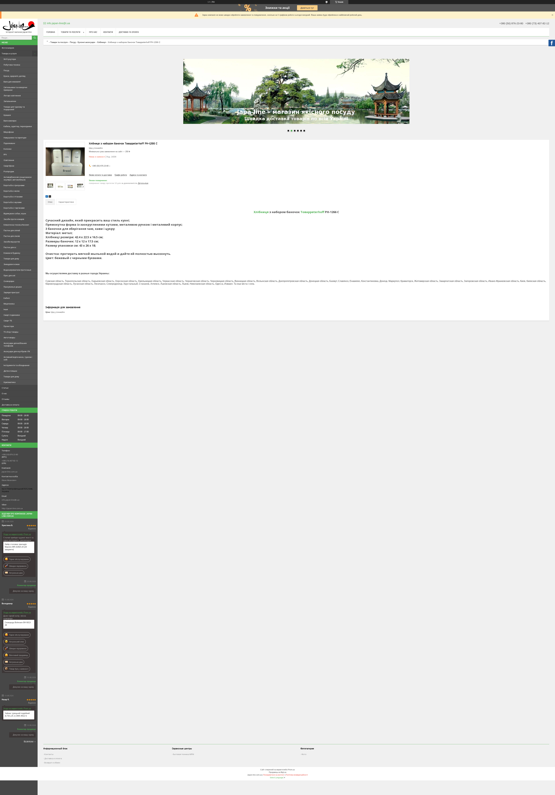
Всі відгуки (28, 741)
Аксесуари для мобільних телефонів (15, 344)
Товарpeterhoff (312, 212)
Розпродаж (9, 171)
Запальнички (10, 101)
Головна (50, 32)
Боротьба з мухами (13, 202)
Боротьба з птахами (13, 196)
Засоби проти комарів (14, 219)
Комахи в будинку (12, 253)
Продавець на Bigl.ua (277, 772)
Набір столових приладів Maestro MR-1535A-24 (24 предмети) (16, 547)
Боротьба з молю (12, 191)
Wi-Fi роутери (10, 59)
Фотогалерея (8, 48)
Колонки (7, 149)
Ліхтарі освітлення (12, 95)
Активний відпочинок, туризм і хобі (18, 358)
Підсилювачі (9, 143)
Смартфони (9, 165)
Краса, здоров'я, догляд (14, 76)
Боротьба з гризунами (14, 185)
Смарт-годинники (12, 315)
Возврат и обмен (52, 762)
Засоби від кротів (12, 241)
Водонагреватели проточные (17, 270)
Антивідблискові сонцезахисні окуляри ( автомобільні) (18, 178)
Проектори (9, 326)
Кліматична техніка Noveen (16, 224)
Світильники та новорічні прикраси (15, 88)
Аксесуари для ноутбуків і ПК (17, 351)
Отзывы (5, 399)
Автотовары (9, 337)
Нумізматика (9, 382)
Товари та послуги (70, 32)
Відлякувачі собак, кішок (15, 213)
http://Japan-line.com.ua (12, 508)
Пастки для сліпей (12, 230)
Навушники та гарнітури (15, 137)
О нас (4, 393)
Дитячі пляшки (10, 371)
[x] (50, 197)
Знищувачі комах (12, 264)
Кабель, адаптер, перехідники (18, 126)
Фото (303, 754)
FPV (5, 154)
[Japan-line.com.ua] (18, 26)
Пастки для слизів (12, 236)
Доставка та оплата (129, 32)
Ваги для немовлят (12, 81)
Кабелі (7, 298)
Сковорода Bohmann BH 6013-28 (18, 623)
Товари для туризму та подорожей (14, 108)
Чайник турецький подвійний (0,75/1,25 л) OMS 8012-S (17, 714)
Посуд (6, 70)
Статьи (5, 388)
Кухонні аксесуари (86, 42)
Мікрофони (9, 132)
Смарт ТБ (8, 320)
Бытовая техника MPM (183, 754)
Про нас (93, 32)
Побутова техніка (12, 64)
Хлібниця (101, 42)
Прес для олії (9, 275)
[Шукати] (35, 38)
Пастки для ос (10, 247)
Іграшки (7, 115)
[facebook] (47, 197)
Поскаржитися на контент (273, 775)
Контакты (48, 754)
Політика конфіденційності (297, 775)
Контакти (108, 32)
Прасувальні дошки (13, 286)
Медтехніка (9, 303)
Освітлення (9, 160)
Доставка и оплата (10, 404)
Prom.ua (291, 770)
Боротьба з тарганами (14, 208)
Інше (6, 309)
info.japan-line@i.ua (10, 500)
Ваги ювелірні (10, 120)
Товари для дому (11, 258)
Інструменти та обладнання (16, 365)
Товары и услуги (9, 53)
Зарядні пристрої (11, 292)
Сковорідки (9, 281)
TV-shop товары (11, 332)
